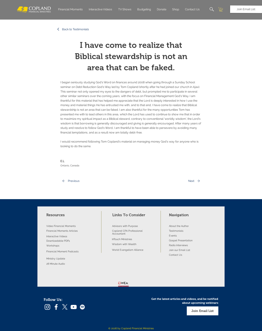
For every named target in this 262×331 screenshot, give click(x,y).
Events (173, 235)
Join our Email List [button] (179, 250)
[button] (246, 9)
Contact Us (175, 254)
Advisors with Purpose (125, 226)
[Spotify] (82, 307)
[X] (65, 307)
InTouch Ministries (122, 239)
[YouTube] (73, 307)
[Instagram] (47, 307)
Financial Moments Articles (62, 230)
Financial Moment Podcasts (62, 251)
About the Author (179, 226)
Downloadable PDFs (58, 240)
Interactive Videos (56, 236)
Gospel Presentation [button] (180, 240)
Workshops (52, 245)
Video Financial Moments (61, 226)
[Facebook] (56, 307)
